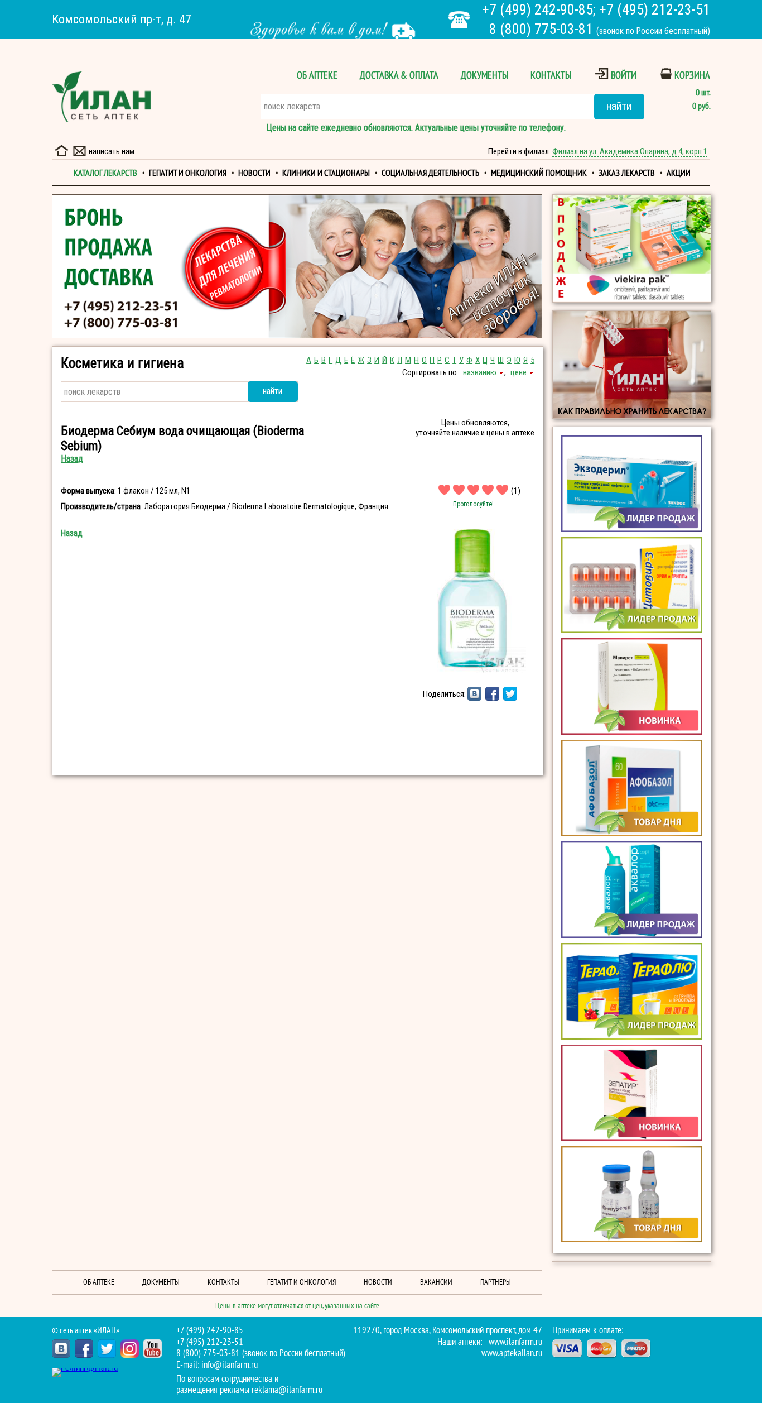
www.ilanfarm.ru (515, 1342)
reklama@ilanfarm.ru (287, 1390)
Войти (623, 76)
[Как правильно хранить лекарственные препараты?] (631, 364)
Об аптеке (317, 76)
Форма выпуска (87, 491)
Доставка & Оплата (399, 76)
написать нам (111, 151)
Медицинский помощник (539, 173)
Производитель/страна (101, 506)
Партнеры (495, 1282)
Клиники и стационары (326, 173)
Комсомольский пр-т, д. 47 (121, 19)
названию (479, 372)
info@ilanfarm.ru (229, 1365)
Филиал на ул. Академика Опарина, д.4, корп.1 (629, 151)
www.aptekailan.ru (511, 1353)
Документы (484, 76)
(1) (515, 491)
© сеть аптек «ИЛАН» (85, 1330)
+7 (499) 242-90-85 (537, 9)
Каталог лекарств (105, 173)
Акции (679, 173)
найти (618, 106)
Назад (72, 458)
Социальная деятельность (430, 173)
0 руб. (701, 106)
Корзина (692, 76)
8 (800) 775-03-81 (541, 29)
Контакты (550, 76)
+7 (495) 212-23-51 (654, 9)
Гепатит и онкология (187, 173)
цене (518, 372)
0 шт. (703, 93)
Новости (254, 173)
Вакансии (436, 1282)
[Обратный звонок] (459, 19)
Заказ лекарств (627, 173)
